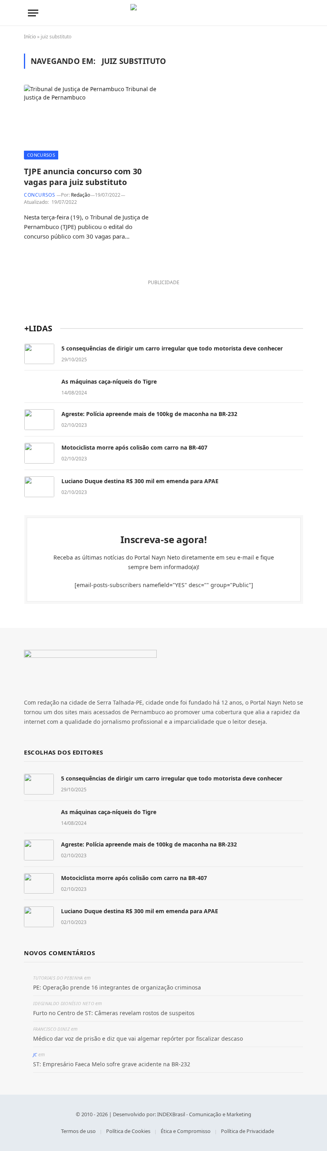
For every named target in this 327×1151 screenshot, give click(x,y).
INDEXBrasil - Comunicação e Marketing (204, 1114)
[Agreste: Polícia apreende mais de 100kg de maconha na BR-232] (39, 419)
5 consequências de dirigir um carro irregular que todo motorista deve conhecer (172, 348)
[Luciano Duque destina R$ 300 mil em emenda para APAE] (39, 486)
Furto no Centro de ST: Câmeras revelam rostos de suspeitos (114, 1013)
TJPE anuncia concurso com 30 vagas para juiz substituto (83, 176)
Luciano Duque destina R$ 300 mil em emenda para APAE (140, 481)
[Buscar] (295, 13)
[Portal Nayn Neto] (163, 13)
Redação (80, 194)
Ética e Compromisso (186, 1131)
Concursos (41, 155)
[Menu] (33, 13)
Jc (35, 1054)
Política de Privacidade (247, 1131)
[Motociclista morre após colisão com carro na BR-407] (39, 453)
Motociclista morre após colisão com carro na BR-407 (134, 447)
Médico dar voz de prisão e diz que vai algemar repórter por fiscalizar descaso (138, 1038)
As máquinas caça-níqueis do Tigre (109, 381)
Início (30, 36)
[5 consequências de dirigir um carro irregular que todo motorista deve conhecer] (39, 354)
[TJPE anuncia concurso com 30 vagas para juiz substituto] (90, 122)
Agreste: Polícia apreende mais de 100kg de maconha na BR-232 (149, 414)
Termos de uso (78, 1131)
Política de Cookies (128, 1131)
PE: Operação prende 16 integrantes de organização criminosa (117, 987)
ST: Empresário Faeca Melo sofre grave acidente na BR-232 (111, 1064)
